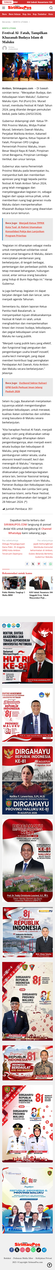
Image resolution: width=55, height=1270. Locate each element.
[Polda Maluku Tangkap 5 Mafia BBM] (14, 583)
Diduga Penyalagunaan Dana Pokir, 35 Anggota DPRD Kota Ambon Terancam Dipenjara (13, 547)
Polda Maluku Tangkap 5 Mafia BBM (13, 593)
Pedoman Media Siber (23, 1258)
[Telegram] (44, 1250)
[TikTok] (38, 1250)
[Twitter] (17, 1250)
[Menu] (4, 7)
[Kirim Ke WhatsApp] (50, 564)
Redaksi (7, 1258)
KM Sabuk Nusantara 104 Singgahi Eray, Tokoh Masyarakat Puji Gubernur (41, 595)
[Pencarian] (51, 7)
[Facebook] (11, 1250)
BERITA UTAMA (9, 28)
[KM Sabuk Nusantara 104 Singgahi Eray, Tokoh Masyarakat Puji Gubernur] (41, 583)
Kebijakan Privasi (44, 1258)
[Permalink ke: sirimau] (4, 48)
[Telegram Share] (45, 564)
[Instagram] (22, 1250)
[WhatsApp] (33, 1250)
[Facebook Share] (27, 564)
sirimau (11, 47)
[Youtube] (28, 1250)
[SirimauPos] (19, 7)
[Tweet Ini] (33, 564)
